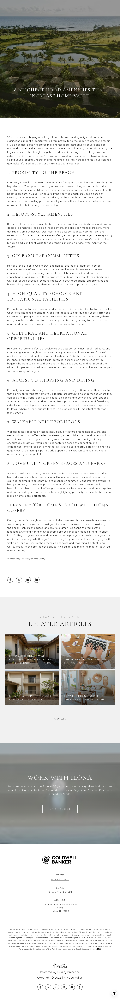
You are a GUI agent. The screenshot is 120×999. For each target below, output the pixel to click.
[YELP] (80, 987)
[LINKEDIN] (56, 987)
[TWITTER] (64, 987)
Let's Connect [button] (60, 809)
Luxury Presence (68, 972)
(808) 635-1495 (60, 879)
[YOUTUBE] (72, 987)
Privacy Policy (73, 977)
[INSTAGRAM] (48, 987)
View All (60, 719)
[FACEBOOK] (40, 987)
